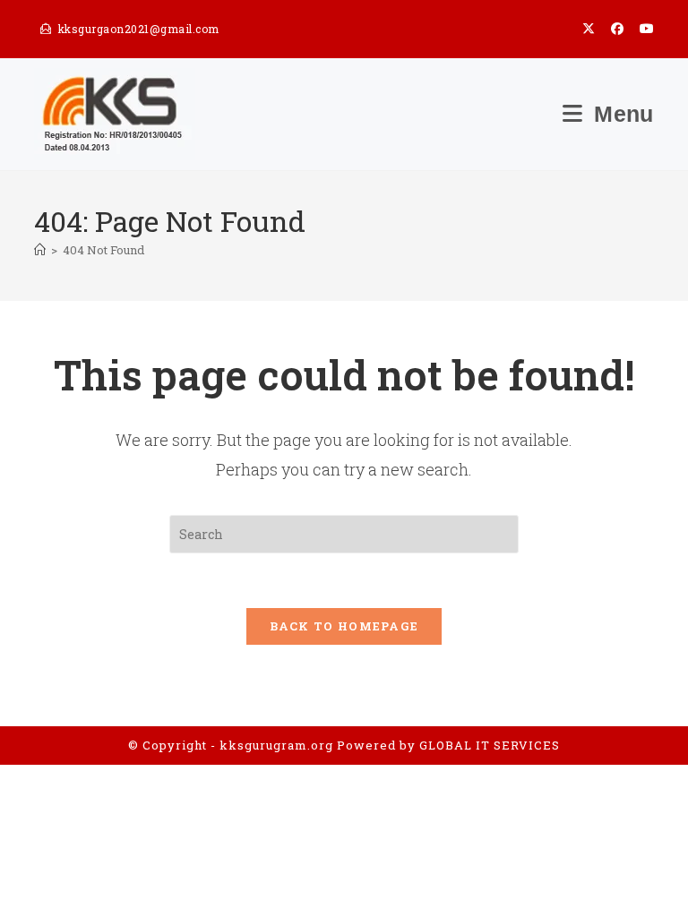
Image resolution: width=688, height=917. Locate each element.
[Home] (40, 250)
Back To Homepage (344, 626)
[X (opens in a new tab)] (588, 29)
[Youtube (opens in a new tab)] (643, 29)
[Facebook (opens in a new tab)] (617, 29)
